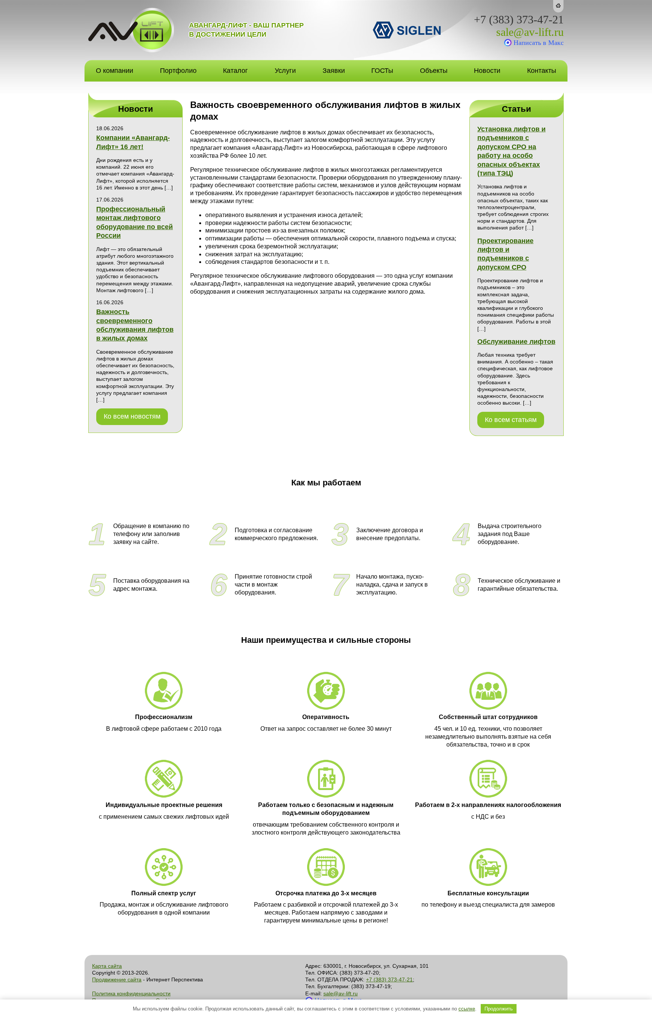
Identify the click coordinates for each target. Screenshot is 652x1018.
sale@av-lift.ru (530, 32)
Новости (487, 70)
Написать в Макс (539, 42)
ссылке (466, 1009)
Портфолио (178, 70)
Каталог (235, 70)
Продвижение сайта (116, 979)
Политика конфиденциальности (131, 993)
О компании (114, 70)
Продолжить (498, 1009)
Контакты (541, 70)
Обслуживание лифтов (516, 341)
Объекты (433, 70)
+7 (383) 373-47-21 (519, 19)
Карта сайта (107, 966)
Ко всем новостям (132, 416)
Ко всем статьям (511, 420)
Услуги (285, 70)
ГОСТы (382, 70)
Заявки (334, 70)
